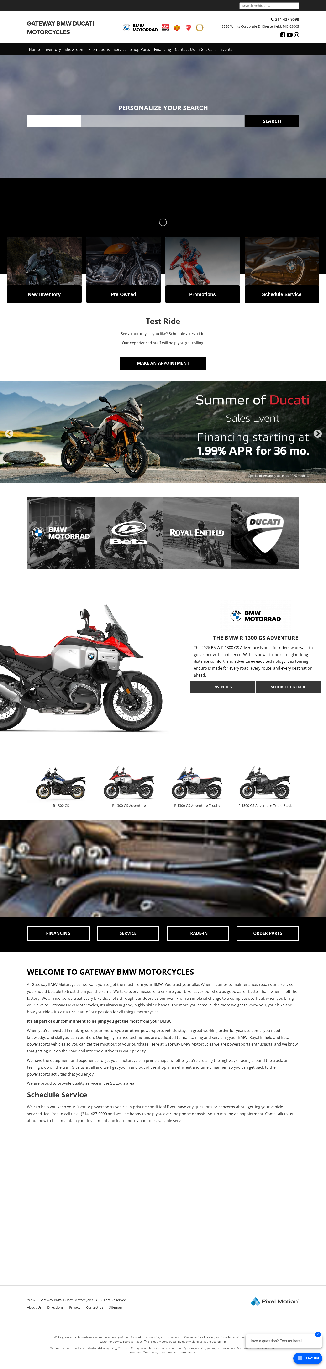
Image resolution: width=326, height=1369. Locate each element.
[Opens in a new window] (282, 35)
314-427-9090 (287, 19)
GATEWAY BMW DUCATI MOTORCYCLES (60, 27)
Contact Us (185, 49)
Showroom (74, 49)
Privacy (74, 1307)
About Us (34, 1307)
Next (318, 438)
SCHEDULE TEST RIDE (288, 687)
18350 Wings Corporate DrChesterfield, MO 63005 (259, 26)
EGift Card (208, 49)
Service (120, 49)
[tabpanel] (163, 432)
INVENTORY (223, 687)
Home (34, 49)
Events (226, 49)
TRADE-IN (198, 933)
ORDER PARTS (267, 933)
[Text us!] (307, 1359)
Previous (9, 438)
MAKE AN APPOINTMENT (163, 363)
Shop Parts (140, 49)
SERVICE (128, 933)
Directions (55, 1307)
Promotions (99, 49)
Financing (162, 49)
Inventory (52, 49)
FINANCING (58, 933)
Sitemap (115, 1307)
